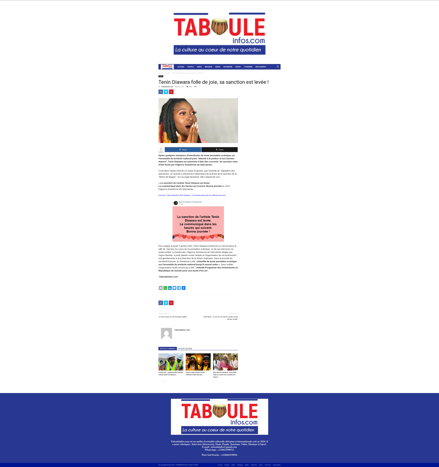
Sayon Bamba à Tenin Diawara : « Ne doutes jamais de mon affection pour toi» (196, 195)
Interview (227, 67)
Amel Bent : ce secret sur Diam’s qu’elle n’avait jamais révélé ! (220, 318)
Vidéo (199, 67)
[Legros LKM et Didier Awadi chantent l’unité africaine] (198, 362)
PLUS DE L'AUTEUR (185, 349)
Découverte (261, 67)
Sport (238, 67)
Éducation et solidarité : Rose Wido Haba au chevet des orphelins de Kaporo (225, 375)
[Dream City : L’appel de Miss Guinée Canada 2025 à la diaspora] (170, 362)
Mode (217, 67)
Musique (208, 67)
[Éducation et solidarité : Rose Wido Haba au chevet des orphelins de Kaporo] (225, 362)
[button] (278, 67)
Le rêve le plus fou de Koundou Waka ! (172, 317)
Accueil (181, 67)
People (191, 67)
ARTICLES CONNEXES (167, 349)
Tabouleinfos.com (167, 86)
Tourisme (248, 67)
